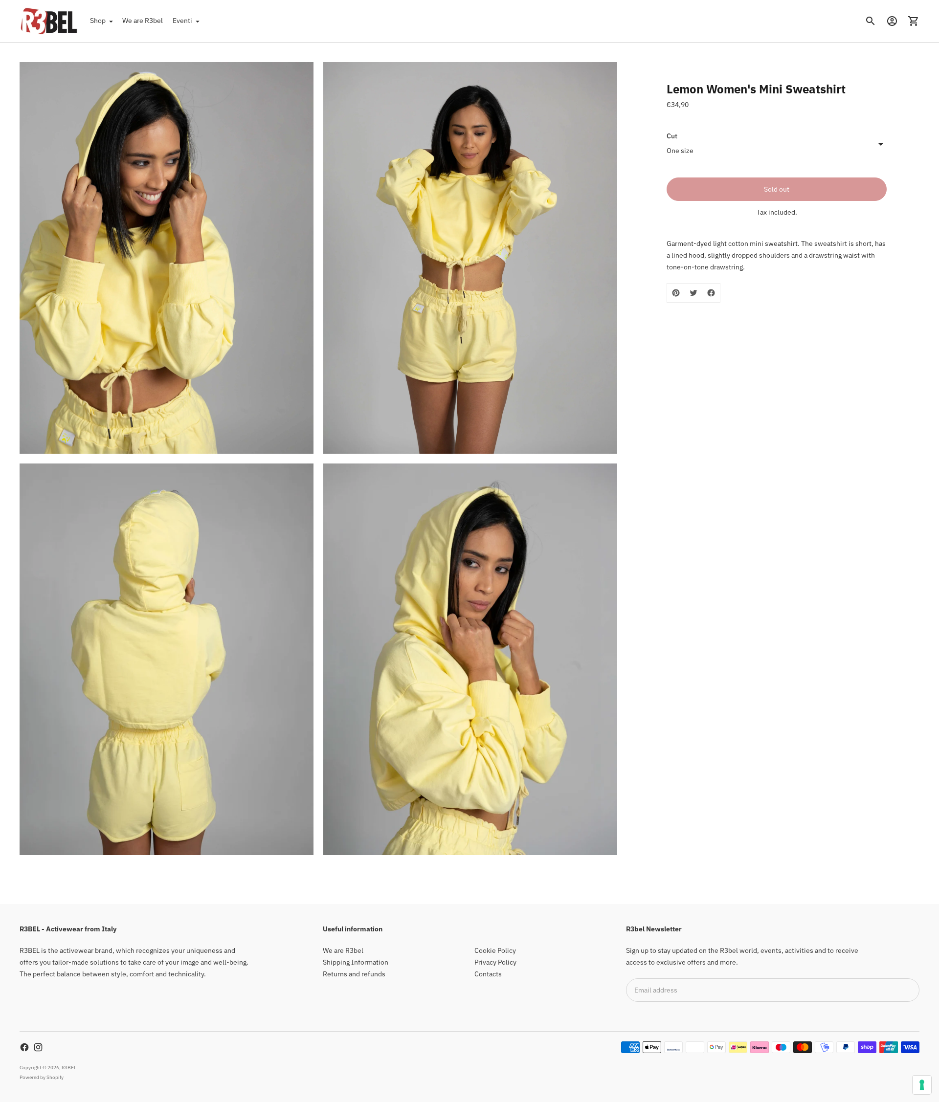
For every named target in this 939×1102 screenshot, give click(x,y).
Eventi (182, 20)
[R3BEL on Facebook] (24, 1047)
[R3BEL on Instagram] (38, 1047)
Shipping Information (355, 962)
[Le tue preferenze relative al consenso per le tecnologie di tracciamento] (922, 1085)
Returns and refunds (354, 974)
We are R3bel (142, 20)
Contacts (488, 974)
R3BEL (69, 1067)
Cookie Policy (495, 950)
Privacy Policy (495, 962)
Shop (98, 20)
